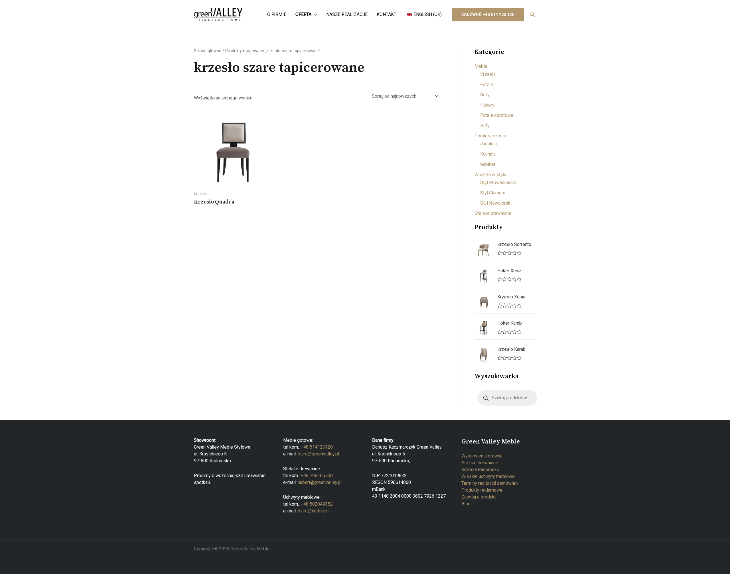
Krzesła (488, 74)
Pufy (485, 125)
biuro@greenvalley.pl (318, 454)
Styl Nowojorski (496, 203)
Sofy (485, 94)
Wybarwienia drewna (481, 456)
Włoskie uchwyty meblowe (488, 476)
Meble (480, 66)
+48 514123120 (317, 447)
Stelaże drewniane (492, 213)
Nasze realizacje (347, 14)
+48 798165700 (317, 475)
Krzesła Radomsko (480, 469)
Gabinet (487, 164)
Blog (466, 503)
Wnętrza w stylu (490, 174)
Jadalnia (488, 143)
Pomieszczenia (490, 136)
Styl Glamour (492, 193)
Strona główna (207, 50)
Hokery (487, 105)
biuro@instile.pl (313, 511)
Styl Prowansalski (498, 182)
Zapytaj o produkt (478, 497)
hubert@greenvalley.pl (320, 482)
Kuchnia (488, 154)
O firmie (276, 14)
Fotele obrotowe (496, 115)
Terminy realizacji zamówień (489, 483)
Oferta (303, 14)
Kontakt (386, 14)
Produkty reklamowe (481, 490)
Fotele (486, 84)
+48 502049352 (317, 504)
